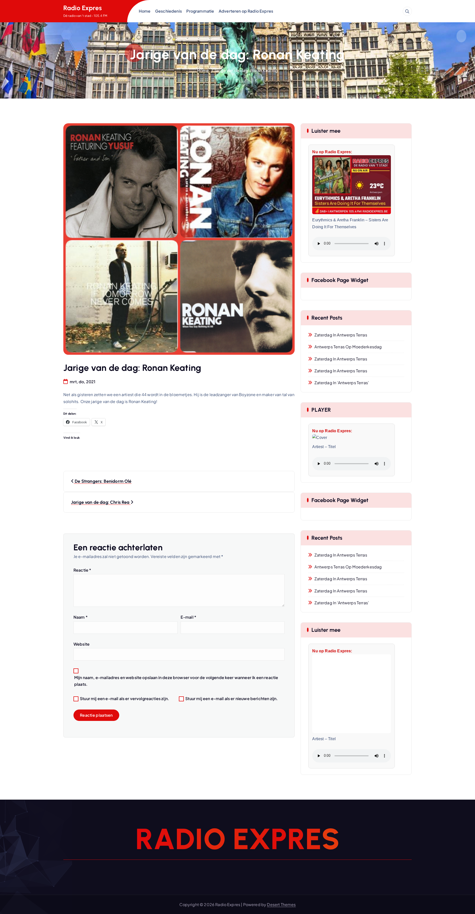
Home (145, 11)
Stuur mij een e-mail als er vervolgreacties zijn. (124, 698)
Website (81, 644)
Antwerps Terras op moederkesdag (348, 346)
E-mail (188, 617)
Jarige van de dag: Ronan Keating (246, 70)
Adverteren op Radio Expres (246, 11)
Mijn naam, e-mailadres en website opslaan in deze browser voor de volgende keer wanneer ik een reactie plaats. (176, 681)
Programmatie (200, 11)
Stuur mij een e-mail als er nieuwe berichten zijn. (231, 698)
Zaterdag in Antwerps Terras (340, 334)
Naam (80, 617)
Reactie (82, 570)
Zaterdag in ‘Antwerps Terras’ (341, 382)
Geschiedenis (168, 11)
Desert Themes (281, 904)
